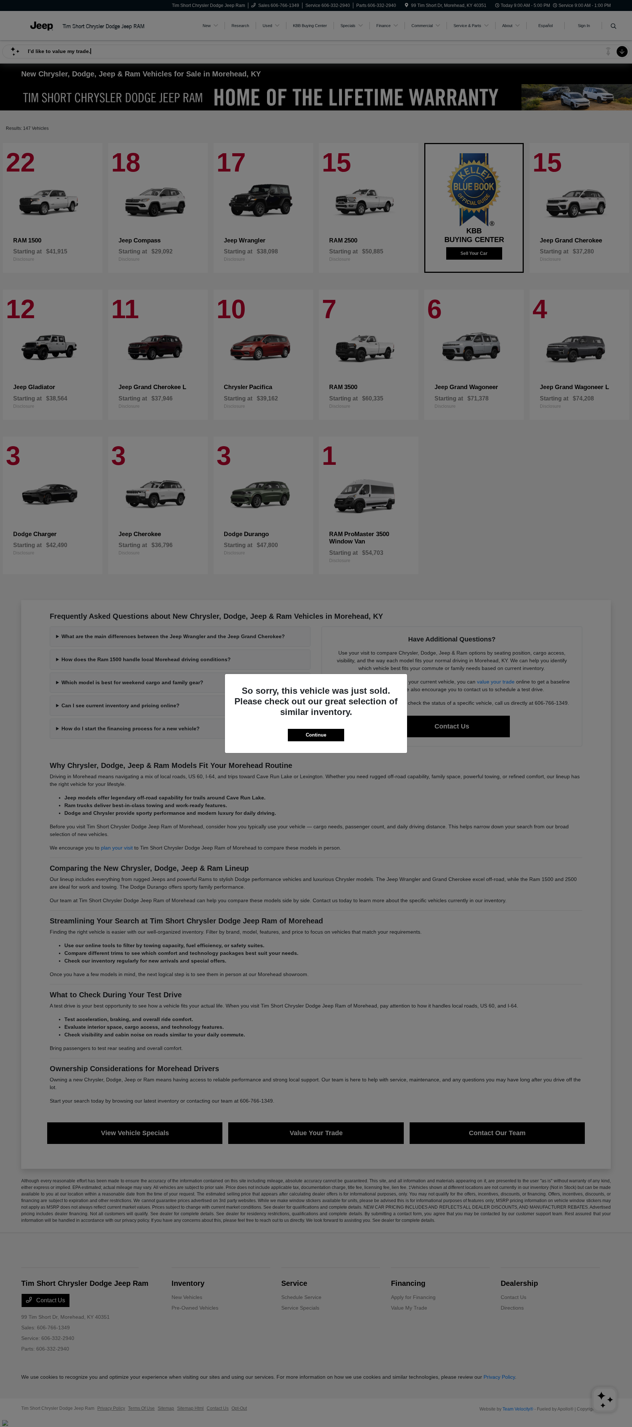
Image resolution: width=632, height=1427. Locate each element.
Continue (316, 735)
